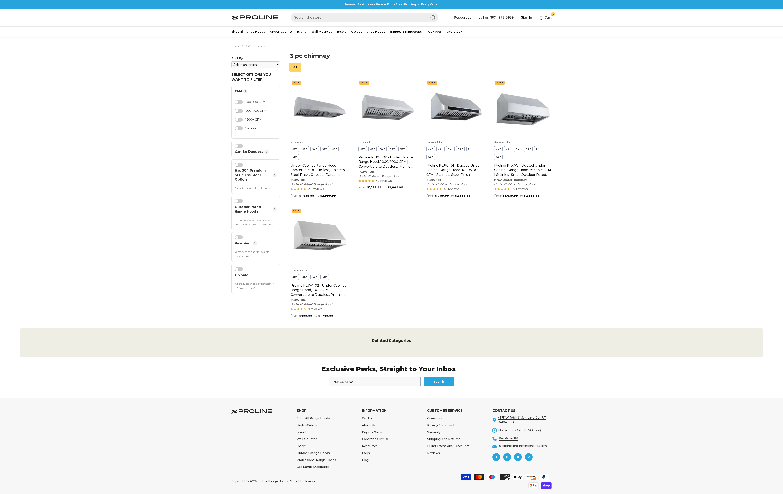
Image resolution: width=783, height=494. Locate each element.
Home (236, 46)
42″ (314, 148)
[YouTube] (518, 457)
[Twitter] (529, 457)
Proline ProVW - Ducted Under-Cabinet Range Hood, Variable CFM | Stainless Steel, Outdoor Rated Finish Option (522, 170)
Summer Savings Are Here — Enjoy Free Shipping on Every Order (391, 4)
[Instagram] (507, 457)
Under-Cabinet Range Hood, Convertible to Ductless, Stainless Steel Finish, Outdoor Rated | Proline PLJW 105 (318, 170)
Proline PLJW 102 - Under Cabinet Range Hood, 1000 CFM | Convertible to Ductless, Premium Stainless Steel (318, 290)
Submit (439, 381)
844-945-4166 (508, 438)
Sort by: (237, 58)
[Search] (364, 17)
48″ (324, 148)
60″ (294, 156)
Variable (250, 128)
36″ (304, 148)
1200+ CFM (253, 119)
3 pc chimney (255, 46)
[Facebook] (496, 457)
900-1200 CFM (256, 111)
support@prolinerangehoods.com (523, 446)
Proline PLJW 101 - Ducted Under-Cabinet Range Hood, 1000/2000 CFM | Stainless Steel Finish (454, 170)
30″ (294, 148)
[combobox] (359, 17)
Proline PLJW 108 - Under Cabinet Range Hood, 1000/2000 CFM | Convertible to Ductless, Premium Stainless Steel (386, 162)
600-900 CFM (255, 102)
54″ (334, 148)
